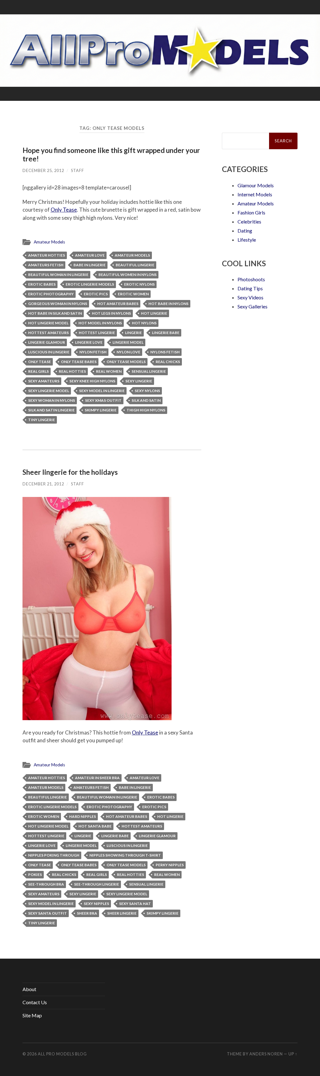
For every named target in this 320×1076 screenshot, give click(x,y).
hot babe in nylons (168, 303)
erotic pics (96, 294)
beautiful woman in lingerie (58, 274)
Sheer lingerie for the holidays (70, 472)
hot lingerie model (48, 323)
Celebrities (249, 221)
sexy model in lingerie (102, 390)
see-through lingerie (96, 884)
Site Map (32, 1015)
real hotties (72, 371)
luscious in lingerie (48, 352)
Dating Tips (250, 288)
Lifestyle (247, 240)
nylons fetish (165, 352)
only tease (39, 361)
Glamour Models (256, 185)
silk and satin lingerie (51, 410)
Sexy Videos (250, 297)
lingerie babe (165, 332)
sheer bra (87, 913)
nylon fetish (93, 352)
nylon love (128, 352)
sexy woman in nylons (51, 400)
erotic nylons (139, 284)
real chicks (168, 361)
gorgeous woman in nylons (57, 303)
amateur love (90, 255)
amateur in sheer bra (97, 777)
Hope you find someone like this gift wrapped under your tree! (111, 154)
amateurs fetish (45, 265)
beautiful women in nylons (127, 274)
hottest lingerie (97, 332)
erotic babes (42, 284)
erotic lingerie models (90, 284)
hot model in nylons (100, 323)
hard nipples (82, 816)
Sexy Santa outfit (47, 913)
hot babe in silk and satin (55, 313)
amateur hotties (46, 255)
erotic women (133, 294)
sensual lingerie (149, 371)
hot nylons (144, 323)
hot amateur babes (117, 303)
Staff (77, 170)
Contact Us (34, 1002)
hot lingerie (154, 313)
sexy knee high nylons (92, 381)
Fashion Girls (251, 212)
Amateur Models (49, 241)
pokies (35, 874)
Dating (245, 230)
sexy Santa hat (135, 903)
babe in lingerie (89, 265)
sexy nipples (96, 903)
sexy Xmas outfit (103, 400)
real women (109, 371)
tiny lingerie (41, 419)
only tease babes (79, 361)
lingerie (133, 332)
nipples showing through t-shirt (125, 855)
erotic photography (51, 294)
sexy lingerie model (48, 390)
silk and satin (146, 400)
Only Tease (64, 209)
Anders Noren (266, 1053)
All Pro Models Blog (62, 1053)
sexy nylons (147, 390)
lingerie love (88, 342)
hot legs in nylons (111, 313)
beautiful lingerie (135, 265)
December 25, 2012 (43, 170)
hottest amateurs (48, 332)
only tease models (126, 361)
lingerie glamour (46, 342)
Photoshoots (251, 279)
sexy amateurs (43, 381)
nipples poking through (53, 855)
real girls (38, 371)
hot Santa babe (95, 826)
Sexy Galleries (253, 306)
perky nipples (170, 864)
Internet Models (255, 194)
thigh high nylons (146, 410)
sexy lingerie (138, 381)
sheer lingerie (122, 913)
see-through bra (46, 884)
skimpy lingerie (101, 410)
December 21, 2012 (43, 483)
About (29, 989)
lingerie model (127, 342)
